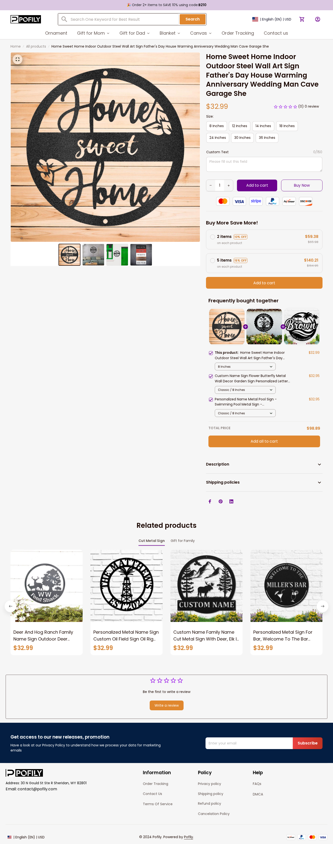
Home (15, 46)
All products (36, 46)
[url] (188, 837)
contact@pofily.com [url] (37, 789)
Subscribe (308, 743)
